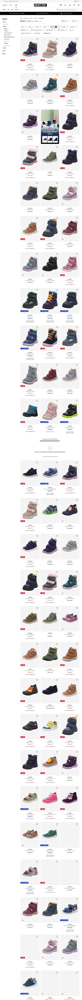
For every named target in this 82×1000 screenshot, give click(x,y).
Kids (16, 5)
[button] (65, 21)
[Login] (65, 5)
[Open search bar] (57, 9)
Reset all (47, 33)
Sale (30, 26)
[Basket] (79, 5)
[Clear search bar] (78, 9)
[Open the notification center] (70, 5)
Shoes (31, 18)
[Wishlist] (74, 5)
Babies (26, 18)
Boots (35, 18)
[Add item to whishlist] (37, 39)
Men (11, 5)
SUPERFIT (41, 18)
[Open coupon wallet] (61, 5)
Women (5, 5)
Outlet (6, 1)
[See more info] (30, 70)
